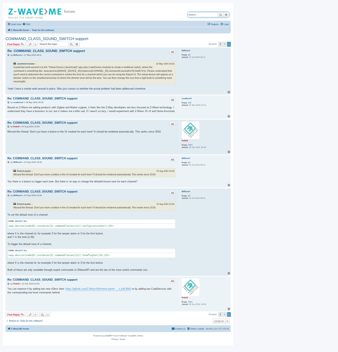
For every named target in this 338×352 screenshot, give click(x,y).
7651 (190, 145)
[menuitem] (26, 24)
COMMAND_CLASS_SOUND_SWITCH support (46, 39)
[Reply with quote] (172, 51)
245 (189, 103)
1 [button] (224, 44)
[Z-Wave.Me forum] (35, 12)
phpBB (108, 336)
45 (189, 55)
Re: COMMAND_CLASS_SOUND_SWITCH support (46, 51)
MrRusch (186, 50)
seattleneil (22, 64)
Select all (21, 221)
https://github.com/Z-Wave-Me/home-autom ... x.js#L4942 (98, 288)
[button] (220, 44)
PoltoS (185, 141)
